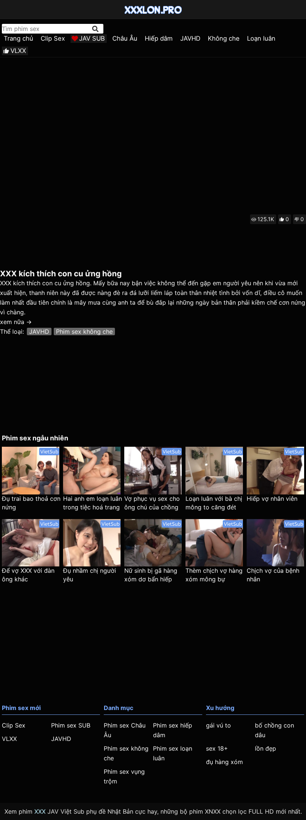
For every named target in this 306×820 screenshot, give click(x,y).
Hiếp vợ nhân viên (272, 498)
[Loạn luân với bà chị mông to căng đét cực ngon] (214, 470)
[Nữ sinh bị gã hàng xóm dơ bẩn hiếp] (153, 543)
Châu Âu (124, 38)
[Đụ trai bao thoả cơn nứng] (30, 470)
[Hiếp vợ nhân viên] (275, 470)
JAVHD (190, 38)
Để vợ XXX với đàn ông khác (28, 575)
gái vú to (218, 725)
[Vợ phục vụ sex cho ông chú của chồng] (153, 470)
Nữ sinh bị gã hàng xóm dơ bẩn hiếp (150, 575)
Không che (224, 38)
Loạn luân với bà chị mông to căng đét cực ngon (213, 503)
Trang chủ (18, 38)
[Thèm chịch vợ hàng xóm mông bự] (214, 543)
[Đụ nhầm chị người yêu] (91, 543)
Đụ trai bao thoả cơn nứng (31, 503)
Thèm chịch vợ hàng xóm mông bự (214, 575)
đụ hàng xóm (224, 762)
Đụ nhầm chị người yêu (89, 575)
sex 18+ (217, 748)
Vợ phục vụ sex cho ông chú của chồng (152, 503)
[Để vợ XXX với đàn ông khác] (30, 543)
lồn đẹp (265, 748)
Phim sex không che (84, 331)
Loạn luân (261, 38)
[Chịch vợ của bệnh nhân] (275, 543)
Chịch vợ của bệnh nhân (273, 575)
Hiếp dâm (159, 38)
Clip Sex (53, 38)
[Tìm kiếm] (96, 29)
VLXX (18, 50)
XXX (40, 811)
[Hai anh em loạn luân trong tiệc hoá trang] (91, 470)
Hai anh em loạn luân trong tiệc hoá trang (92, 503)
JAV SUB (92, 38)
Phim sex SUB (70, 725)
